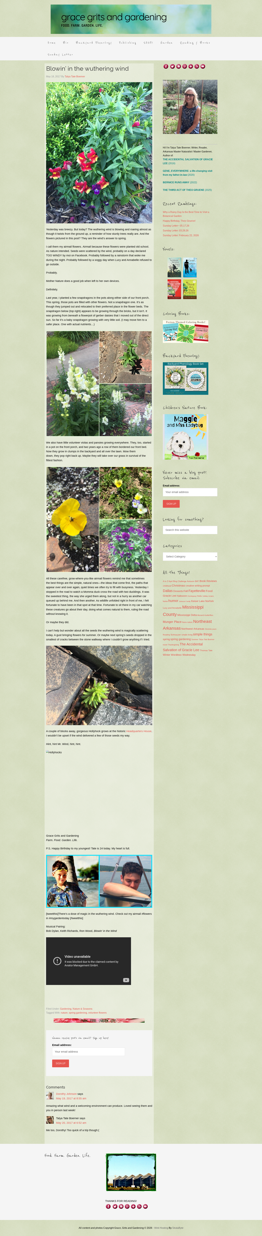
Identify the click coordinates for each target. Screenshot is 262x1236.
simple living (186, 635)
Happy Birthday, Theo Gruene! (179, 221)
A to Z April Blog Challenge (174, 581)
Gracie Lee (169, 595)
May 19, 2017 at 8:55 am (71, 1098)
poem (214, 629)
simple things (202, 634)
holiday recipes (208, 596)
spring (166, 639)
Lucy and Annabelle (172, 608)
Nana (184, 622)
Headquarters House (138, 731)
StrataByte (177, 1228)
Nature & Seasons (82, 1009)
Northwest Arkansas (192, 628)
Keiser (194, 601)
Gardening (65, 1009)
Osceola (208, 629)
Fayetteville (196, 591)
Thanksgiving (173, 645)
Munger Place (172, 621)
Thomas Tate (206, 650)
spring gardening (78, 1012)
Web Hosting (161, 1228)
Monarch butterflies (205, 615)
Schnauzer (176, 634)
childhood (167, 586)
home (165, 601)
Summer (194, 639)
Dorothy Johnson (66, 1093)
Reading (166, 635)
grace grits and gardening (131, 19)
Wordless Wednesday (183, 654)
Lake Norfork (206, 601)
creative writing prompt (198, 585)
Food (209, 591)
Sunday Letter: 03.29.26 (175, 230)
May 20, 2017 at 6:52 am (71, 1122)
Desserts (178, 591)
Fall (185, 591)
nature (64, 1012)
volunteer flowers (97, 1012)
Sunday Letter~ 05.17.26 (176, 225)
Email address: (62, 1045)
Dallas (168, 591)
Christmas (178, 585)
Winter (166, 654)
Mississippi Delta (187, 615)
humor (173, 601)
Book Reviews (208, 581)
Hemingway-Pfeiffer (195, 596)
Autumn (190, 581)
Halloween (182, 596)
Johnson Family (185, 601)
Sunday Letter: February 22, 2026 (181, 235)
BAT (197, 581)
